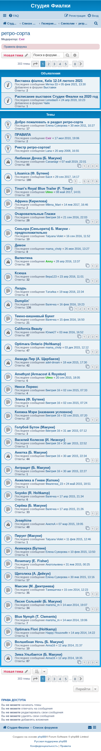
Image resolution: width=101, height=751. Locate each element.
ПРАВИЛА (23, 135)
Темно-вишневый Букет (34, 316)
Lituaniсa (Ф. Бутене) (32, 173)
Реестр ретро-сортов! (33, 147)
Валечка (51, 304)
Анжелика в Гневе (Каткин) (37, 480)
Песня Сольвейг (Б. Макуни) (38, 601)
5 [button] (66, 64)
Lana (49, 150)
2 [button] (48, 64)
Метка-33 (52, 84)
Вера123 (51, 276)
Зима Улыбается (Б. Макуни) (38, 654)
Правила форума (15, 46)
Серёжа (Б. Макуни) (31, 505)
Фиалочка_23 (54, 483)
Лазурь (20, 288)
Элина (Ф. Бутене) (30, 399)
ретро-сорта (15, 33)
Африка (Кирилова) (31, 201)
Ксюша (20, 273)
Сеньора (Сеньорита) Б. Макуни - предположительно (42, 231)
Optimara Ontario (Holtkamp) (38, 344)
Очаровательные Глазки (35, 214)
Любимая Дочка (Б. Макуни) (38, 158)
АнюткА (50, 523)
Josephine (23, 520)
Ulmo (49, 192)
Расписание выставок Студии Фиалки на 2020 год (56, 96)
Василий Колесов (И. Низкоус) (40, 440)
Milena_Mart (53, 204)
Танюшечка (53, 589)
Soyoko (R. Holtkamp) (32, 493)
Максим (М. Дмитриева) (34, 586)
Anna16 (50, 645)
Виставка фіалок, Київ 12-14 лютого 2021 (49, 81)
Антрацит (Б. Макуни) (32, 468)
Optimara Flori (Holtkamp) (35, 629)
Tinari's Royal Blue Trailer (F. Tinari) (44, 188)
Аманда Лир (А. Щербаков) (37, 359)
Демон (20, 245)
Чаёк (47, 103)
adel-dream (53, 362)
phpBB (42, 736)
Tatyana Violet (54, 236)
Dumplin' (22, 301)
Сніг (22, 39)
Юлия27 (51, 332)
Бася (49, 176)
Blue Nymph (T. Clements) (35, 617)
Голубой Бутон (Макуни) (35, 427)
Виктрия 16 (53, 217)
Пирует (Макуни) (28, 536)
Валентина (23, 258)
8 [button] (75, 64)
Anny (49, 261)
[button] (35, 64)
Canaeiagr (52, 161)
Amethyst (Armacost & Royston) (40, 374)
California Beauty (28, 329)
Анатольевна (54, 564)
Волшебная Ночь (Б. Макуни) (39, 642)
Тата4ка (51, 291)
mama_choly (54, 248)
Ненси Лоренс (26, 387)
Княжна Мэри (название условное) (43, 412)
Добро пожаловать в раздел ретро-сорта (49, 122)
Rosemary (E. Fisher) (31, 561)
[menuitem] (14, 16)
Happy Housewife (57, 632)
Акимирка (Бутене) (30, 548)
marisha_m (53, 604)
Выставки (50, 87)
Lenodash (52, 100)
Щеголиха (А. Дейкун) (33, 573)
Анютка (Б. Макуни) (31, 452)
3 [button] (54, 64)
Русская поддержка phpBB (50, 741)
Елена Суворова (56, 125)
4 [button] (60, 64)
